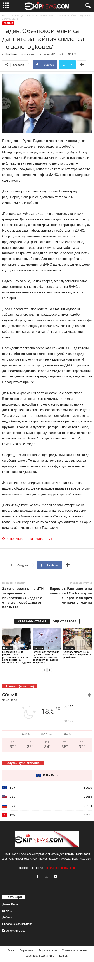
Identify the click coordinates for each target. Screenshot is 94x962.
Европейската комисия (17, 924)
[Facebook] (38, 876)
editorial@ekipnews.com (60, 867)
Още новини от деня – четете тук (27, 538)
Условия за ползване (74, 950)
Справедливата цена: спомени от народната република (77, 654)
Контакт (64, 955)
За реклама (26, 950)
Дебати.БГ (9, 917)
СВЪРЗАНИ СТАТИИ (32, 621)
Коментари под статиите (39, 955)
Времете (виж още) (19, 686)
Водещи (18, 15)
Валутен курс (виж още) (22, 763)
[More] (81, 64)
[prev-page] (44, 669)
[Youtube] (56, 876)
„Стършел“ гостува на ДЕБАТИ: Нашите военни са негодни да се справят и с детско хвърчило (46, 657)
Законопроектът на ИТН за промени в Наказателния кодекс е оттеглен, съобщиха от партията (23, 597)
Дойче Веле (10, 904)
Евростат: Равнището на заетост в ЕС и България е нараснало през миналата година (71, 595)
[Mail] (47, 876)
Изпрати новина (47, 950)
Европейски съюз (13, 930)
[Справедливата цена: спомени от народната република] (77, 638)
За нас (11, 950)
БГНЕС (7, 910)
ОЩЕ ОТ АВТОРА (64, 621)
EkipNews (11, 53)
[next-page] (49, 669)
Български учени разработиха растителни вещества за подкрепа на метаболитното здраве (16, 657)
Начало (6, 15)
